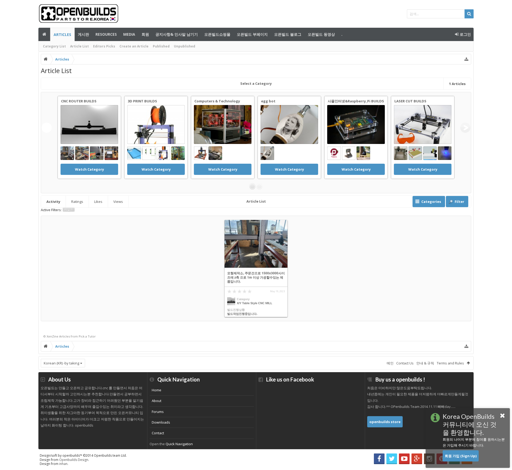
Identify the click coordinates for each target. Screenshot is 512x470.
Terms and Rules (450, 363)
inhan (63, 463)
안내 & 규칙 (425, 363)
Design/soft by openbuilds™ (83, 455)
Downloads (161, 422)
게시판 (83, 34)
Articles (62, 34)
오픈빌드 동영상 (321, 34)
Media (129, 34)
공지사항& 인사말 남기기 (176, 34)
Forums (158, 411)
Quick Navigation (179, 443)
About (156, 400)
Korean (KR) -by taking (61, 363)
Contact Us (405, 363)
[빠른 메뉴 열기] (466, 59)
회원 (145, 34)
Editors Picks (104, 46)
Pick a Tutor (87, 336)
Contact (158, 433)
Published (161, 46)
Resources (106, 34)
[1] (252, 186)
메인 (44, 34)
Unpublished (184, 46)
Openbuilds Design (73, 459)
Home (156, 390)
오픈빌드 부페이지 (252, 34)
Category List (54, 46)
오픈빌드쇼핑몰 (217, 34)
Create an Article (134, 46)
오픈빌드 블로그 (287, 34)
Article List (79, 46)
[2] (259, 186)
